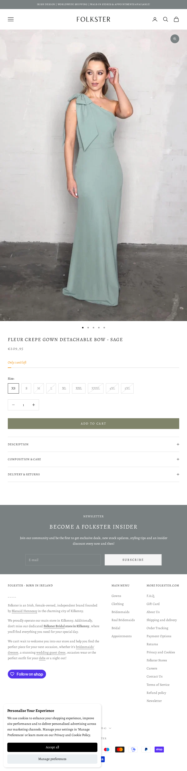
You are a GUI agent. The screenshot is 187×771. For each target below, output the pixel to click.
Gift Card (153, 604)
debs (42, 658)
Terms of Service (158, 684)
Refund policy (156, 692)
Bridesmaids (121, 612)
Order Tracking (157, 628)
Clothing (118, 604)
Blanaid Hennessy (24, 611)
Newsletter (154, 700)
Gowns (116, 596)
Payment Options (159, 636)
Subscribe (133, 560)
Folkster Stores (157, 660)
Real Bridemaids (123, 620)
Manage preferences (52, 759)
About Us (153, 612)
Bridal (116, 628)
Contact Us (155, 676)
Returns (152, 644)
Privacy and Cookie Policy (72, 735)
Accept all (52, 747)
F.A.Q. (151, 596)
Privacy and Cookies (161, 652)
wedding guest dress (50, 652)
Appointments (122, 636)
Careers (152, 668)
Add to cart (93, 423)
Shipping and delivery (162, 620)
